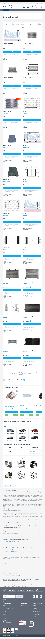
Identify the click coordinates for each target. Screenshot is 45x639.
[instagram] (37, 596)
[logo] (5, 6)
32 (16, 24)
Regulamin (35, 608)
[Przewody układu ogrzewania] (22, 475)
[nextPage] (24, 380)
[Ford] (22, 451)
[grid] (39, 24)
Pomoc (4, 614)
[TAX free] (31, 624)
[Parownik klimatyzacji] (10, 464)
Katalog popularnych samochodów (9, 606)
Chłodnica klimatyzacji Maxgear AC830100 (11, 544)
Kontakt (34, 613)
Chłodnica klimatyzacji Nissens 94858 (11, 551)
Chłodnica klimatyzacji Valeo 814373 (11, 553)
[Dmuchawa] (10, 475)
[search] (24, 6)
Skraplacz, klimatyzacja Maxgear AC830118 (12, 541)
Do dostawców (36, 614)
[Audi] (10, 447)
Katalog (4, 605)
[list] (41, 24)
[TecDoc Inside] (9, 622)
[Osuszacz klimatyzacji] (22, 464)
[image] (12, 35)
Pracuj (34, 616)
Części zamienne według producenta (10, 608)
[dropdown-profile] (32, 6)
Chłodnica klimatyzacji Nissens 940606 (11, 549)
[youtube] (41, 596)
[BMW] (22, 447)
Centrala (8, 7)
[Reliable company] (22, 623)
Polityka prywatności (37, 609)
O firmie (34, 605)
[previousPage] (4, 380)
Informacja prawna (36, 606)
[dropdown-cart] (36, 6)
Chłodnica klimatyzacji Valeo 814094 (8, 571)
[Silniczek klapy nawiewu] (35, 464)
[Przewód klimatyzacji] (35, 475)
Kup (12, 51)
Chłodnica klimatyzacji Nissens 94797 (11, 543)
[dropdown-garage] (28, 6)
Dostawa (4, 611)
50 (18, 24)
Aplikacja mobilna (6, 616)
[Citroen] (35, 447)
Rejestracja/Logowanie (25, 605)
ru (39, 3)
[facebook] (34, 596)
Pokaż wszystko (33, 451)
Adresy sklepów (39, 601)
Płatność (4, 609)
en (37, 3)
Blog (4, 3)
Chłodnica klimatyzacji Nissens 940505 (9, 573)
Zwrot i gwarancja (6, 613)
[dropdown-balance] (41, 6)
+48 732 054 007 (8, 601)
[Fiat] (10, 451)
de (41, 3)
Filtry (23, 27)
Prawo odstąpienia (36, 611)
